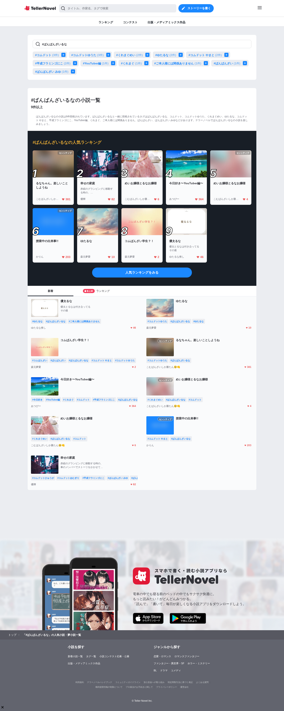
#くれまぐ (131, 63)
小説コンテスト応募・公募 (114, 656)
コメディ (176, 670)
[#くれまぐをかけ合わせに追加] (147, 63)
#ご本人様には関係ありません (177, 63)
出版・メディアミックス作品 (84, 663)
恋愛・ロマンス (162, 656)
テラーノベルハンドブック (99, 682)
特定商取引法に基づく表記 (180, 682)
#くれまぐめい (129, 55)
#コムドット (47, 55)
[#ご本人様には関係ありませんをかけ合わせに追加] (207, 63)
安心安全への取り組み (154, 682)
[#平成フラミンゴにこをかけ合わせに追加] (76, 63)
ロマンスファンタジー (186, 656)
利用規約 (79, 682)
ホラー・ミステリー (199, 663)
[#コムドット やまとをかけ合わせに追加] (227, 55)
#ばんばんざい (227, 63)
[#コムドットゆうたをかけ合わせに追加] (109, 55)
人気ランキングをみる (142, 272)
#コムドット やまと (205, 55)
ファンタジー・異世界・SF (169, 663)
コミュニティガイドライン (127, 682)
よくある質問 (202, 682)
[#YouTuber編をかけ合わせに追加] (114, 63)
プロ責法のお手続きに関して (139, 687)
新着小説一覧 (75, 656)
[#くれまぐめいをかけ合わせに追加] (148, 55)
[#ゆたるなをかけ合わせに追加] (181, 55)
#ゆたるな (165, 55)
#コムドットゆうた (87, 55)
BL (155, 670)
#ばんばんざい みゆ (51, 71)
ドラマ (164, 670)
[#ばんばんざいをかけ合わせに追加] (246, 63)
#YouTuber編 (96, 63)
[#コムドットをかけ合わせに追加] (64, 55)
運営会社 (184, 687)
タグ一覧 (91, 656)
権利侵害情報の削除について (108, 687)
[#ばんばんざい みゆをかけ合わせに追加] (74, 71)
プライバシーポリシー (166, 687)
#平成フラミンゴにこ (52, 63)
